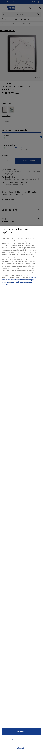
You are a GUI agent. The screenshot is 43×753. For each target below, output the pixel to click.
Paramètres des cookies (21, 740)
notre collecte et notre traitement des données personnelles (19, 279)
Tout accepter (21, 732)
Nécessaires (21, 748)
